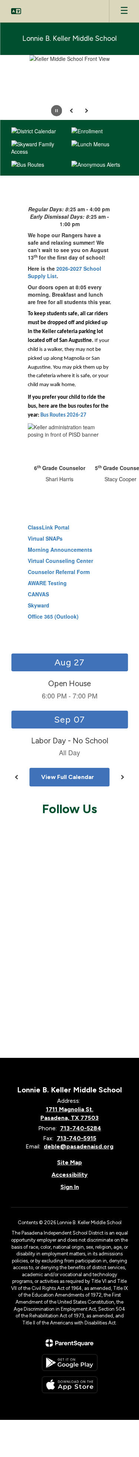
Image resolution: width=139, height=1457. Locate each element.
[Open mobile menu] (124, 11)
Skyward (38, 605)
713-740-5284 (80, 1128)
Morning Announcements (60, 549)
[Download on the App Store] (69, 1384)
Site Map (69, 1162)
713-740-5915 (76, 1138)
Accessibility (69, 1174)
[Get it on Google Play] (69, 1362)
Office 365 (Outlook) (53, 616)
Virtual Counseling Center (60, 560)
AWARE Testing (47, 583)
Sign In (69, 1186)
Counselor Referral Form (59, 572)
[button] (16, 11)
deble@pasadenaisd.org (78, 1146)
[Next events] (122, 777)
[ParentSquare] (69, 1343)
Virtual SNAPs (45, 538)
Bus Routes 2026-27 (63, 415)
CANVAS (38, 594)
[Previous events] (16, 777)
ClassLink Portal (48, 527)
